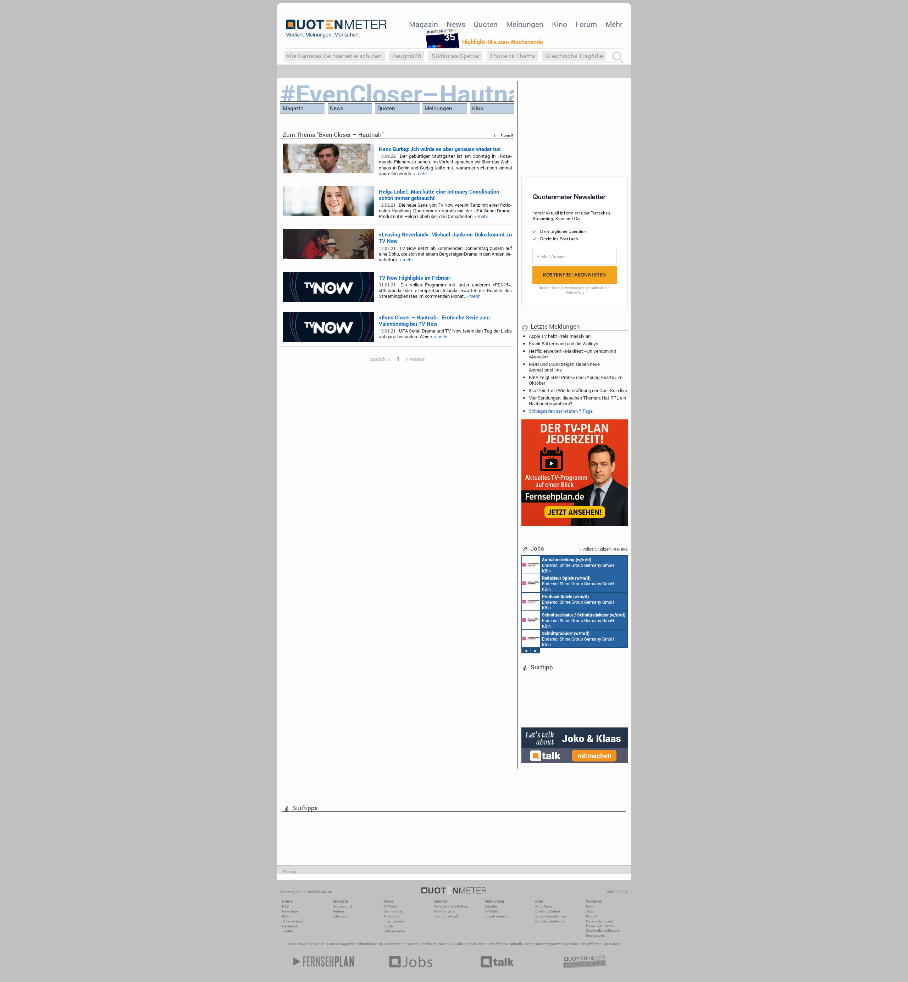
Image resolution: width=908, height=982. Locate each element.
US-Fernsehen (394, 931)
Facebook (290, 926)
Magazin (423, 24)
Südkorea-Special (456, 56)
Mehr (613, 24)
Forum (586, 24)
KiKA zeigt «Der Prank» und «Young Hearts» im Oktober (575, 380)
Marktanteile (444, 911)
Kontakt (592, 916)
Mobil (287, 916)
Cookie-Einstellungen (603, 930)
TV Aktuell (317, 944)
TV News (410, 944)
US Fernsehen (389, 944)
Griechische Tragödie (574, 56)
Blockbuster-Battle (549, 921)
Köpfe (388, 926)
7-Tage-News (292, 921)
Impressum (595, 935)
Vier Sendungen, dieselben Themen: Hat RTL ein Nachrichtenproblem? (577, 401)
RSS (285, 906)
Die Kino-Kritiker (548, 911)
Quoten (486, 24)
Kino (559, 24)
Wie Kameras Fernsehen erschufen (334, 56)
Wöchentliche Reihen (451, 906)
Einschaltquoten (432, 944)
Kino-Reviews (495, 916)
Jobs (590, 911)
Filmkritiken (366, 944)
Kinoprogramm (548, 944)
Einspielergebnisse (550, 916)
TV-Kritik (491, 911)
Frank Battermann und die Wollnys (563, 343)
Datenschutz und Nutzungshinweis (600, 923)
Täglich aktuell (446, 916)
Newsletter (290, 911)
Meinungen (524, 24)
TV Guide (455, 944)
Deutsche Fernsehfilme (581, 944)
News (456, 24)
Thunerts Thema (512, 56)
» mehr (420, 173)
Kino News (297, 944)
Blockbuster (474, 944)
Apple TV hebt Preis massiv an (560, 336)
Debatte (491, 906)
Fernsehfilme (497, 944)
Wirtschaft (391, 916)
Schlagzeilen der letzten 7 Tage (561, 411)
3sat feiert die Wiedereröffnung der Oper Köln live (578, 390)
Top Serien (610, 944)
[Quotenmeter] (336, 28)
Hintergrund (342, 906)
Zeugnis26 (406, 56)
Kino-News (544, 906)
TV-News (390, 906)
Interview (340, 916)
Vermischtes (393, 911)
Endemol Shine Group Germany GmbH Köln (578, 565)
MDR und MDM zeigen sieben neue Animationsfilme (564, 367)
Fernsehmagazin (340, 944)
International (393, 921)
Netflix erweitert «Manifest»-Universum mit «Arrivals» (572, 354)
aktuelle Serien (521, 944)
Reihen (338, 911)
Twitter (287, 931)
